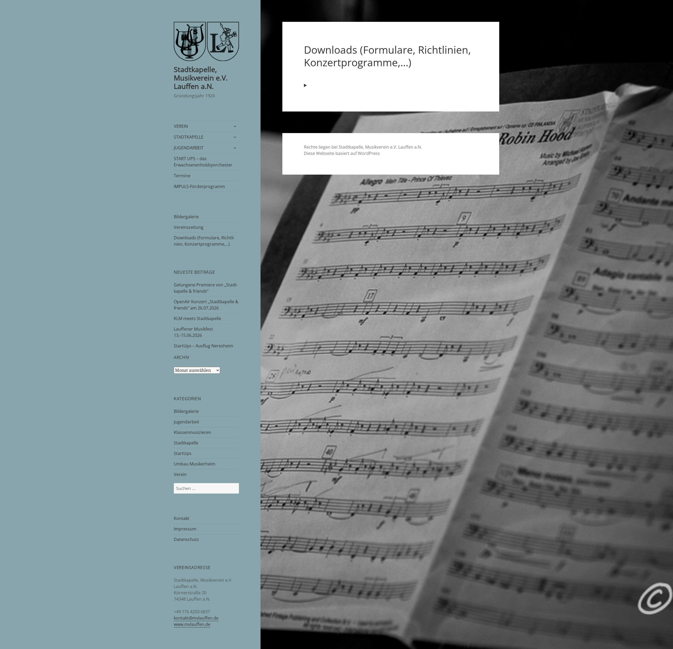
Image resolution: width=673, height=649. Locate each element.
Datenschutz (186, 539)
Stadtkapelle (186, 443)
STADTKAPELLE (188, 137)
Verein (180, 474)
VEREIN (181, 126)
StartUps (182, 453)
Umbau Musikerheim (194, 464)
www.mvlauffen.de (192, 624)
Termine (182, 176)
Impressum (185, 529)
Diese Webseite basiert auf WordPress (342, 153)
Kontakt (181, 518)
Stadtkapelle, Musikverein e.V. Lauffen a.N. (201, 77)
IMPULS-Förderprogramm (199, 186)
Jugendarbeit (186, 422)
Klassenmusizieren (192, 432)
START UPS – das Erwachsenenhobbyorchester (203, 162)
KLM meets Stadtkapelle (197, 318)
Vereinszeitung (188, 227)
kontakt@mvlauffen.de (196, 618)
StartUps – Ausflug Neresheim (203, 346)
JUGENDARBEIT (188, 148)
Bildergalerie (186, 217)
